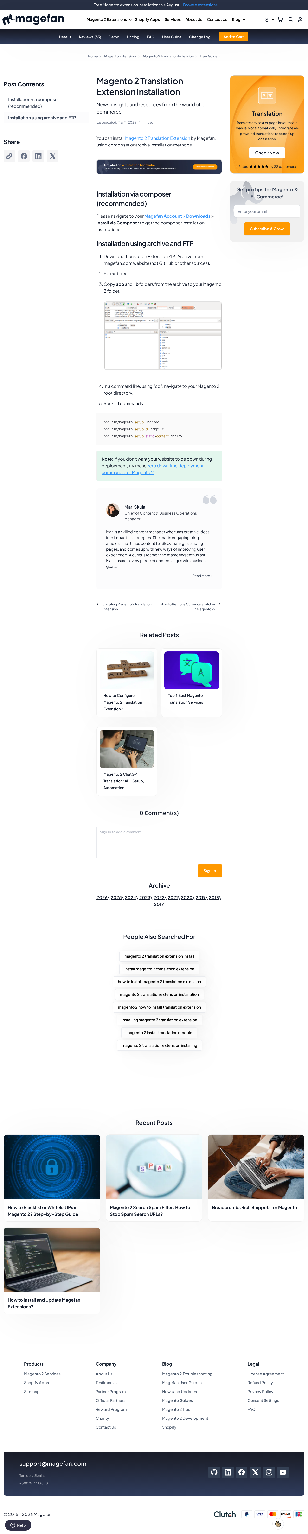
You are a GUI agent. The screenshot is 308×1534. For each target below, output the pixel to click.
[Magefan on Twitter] (255, 1472)
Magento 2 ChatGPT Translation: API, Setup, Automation (123, 781)
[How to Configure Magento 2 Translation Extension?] (127, 670)
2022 (159, 897)
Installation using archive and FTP (42, 117)
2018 (214, 897)
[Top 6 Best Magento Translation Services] (191, 670)
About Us (194, 19)
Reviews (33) (90, 36)
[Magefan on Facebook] (241, 1472)
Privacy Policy (260, 1391)
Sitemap (32, 1391)
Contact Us (217, 19)
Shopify (169, 1427)
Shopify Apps (147, 19)
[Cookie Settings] (278, 1524)
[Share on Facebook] (24, 156)
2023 (144, 897)
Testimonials (107, 1382)
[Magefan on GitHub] (214, 1472)
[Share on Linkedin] (38, 156)
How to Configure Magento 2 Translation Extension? (122, 702)
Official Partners (110, 1400)
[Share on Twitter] (52, 156)
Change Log (200, 36)
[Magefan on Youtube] (282, 1472)
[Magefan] (33, 19)
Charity (102, 1418)
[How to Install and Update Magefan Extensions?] (52, 1260)
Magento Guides (177, 1400)
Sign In (210, 870)
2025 (116, 897)
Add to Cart (234, 36)
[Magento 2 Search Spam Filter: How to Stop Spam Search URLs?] (154, 1167)
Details (65, 36)
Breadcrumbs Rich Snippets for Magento (254, 1207)
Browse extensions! (201, 4)
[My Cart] (280, 19)
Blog (236, 19)
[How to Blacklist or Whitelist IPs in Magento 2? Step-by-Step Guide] (52, 1167)
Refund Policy (260, 1382)
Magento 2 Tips (176, 1409)
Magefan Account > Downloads (177, 216)
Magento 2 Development (185, 1418)
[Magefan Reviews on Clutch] (225, 1514)
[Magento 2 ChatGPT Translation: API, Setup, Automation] (127, 749)
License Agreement (266, 1373)
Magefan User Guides (182, 1382)
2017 (159, 904)
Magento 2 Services (42, 1373)
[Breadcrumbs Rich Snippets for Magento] (256, 1167)
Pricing (133, 36)
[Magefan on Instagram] (269, 1472)
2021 (173, 897)
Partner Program (111, 1391)
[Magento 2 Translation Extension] (267, 124)
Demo (114, 36)
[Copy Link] (9, 156)
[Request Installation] (159, 180)
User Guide (171, 36)
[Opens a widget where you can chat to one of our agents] (18, 1526)
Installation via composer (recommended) (33, 102)
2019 (201, 897)
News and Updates (179, 1391)
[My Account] (300, 19)
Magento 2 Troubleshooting (187, 1373)
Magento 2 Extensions (107, 19)
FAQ (150, 36)
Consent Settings (263, 1400)
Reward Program (111, 1409)
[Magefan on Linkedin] (228, 1472)
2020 (186, 897)
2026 (102, 897)
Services (173, 19)
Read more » (202, 575)
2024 (130, 897)
